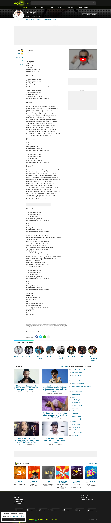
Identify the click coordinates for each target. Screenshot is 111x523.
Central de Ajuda (85, 495)
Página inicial (29, 16)
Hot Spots (71, 7)
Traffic (73, 411)
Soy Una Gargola (76, 400)
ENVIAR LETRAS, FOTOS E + (90, 14)
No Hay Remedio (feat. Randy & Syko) (81, 386)
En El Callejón (75, 435)
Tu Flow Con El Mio (77, 432)
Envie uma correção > (44, 331)
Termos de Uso (85, 497)
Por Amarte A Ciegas (77, 391)
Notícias (60, 7)
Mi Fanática (75, 413)
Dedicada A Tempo (76, 416)
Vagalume (21, 3)
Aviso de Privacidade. (18, 516)
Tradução (18, 53)
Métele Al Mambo (76, 427)
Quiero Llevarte (76, 430)
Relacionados (39, 19)
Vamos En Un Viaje (76, 375)
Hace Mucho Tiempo (77, 372)
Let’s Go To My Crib (77, 405)
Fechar (14, 519)
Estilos (43, 7)
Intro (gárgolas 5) (76, 419)
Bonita (73, 397)
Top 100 (34, 7)
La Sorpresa (75, 408)
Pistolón (74, 389)
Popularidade (47, 19)
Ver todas (64, 366)
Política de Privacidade (87, 499)
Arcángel (31, 12)
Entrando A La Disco (77, 380)
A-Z (52, 7)
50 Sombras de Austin (77, 378)
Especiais (16, 495)
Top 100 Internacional (19, 501)
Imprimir (19, 64)
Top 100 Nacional (18, 499)
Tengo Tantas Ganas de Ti (78, 370)
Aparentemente (76, 394)
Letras (28, 19)
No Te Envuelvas (76, 424)
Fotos (32, 19)
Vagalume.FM (83, 7)
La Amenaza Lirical (76, 402)
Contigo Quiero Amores (78, 383)
